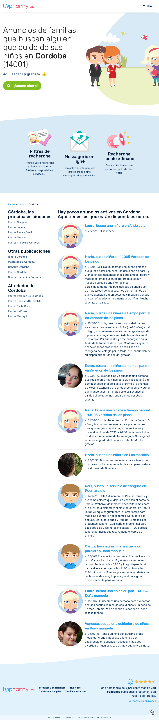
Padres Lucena (16, 227)
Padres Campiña (17, 222)
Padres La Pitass (17, 311)
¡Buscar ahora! (26, 86)
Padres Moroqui (17, 316)
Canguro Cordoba (18, 266)
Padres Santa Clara (19, 306)
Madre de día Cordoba (21, 261)
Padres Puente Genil (20, 232)
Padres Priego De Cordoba (24, 242)
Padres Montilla (17, 237)
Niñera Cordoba (17, 256)
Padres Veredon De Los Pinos (25, 295)
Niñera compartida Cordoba (24, 277)
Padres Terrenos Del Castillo (24, 301)
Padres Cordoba (17, 272)
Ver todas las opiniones (142, 700)
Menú (150, 6)
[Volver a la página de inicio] (18, 6)
